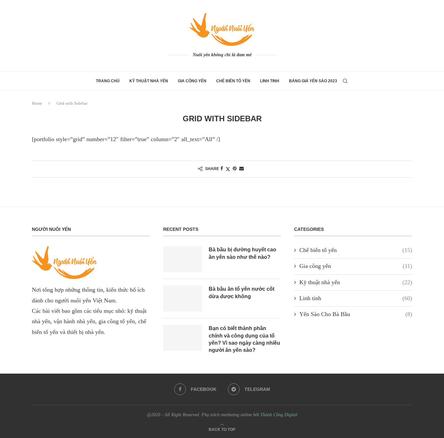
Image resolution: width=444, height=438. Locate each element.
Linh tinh (269, 81)
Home (37, 103)
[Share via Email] (241, 168)
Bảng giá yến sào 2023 (313, 81)
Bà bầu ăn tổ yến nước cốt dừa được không (241, 292)
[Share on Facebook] (221, 168)
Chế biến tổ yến (233, 81)
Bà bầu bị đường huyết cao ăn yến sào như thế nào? (242, 253)
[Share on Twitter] (228, 169)
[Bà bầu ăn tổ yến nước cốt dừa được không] (182, 298)
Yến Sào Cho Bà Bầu (355, 314)
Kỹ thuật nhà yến (148, 81)
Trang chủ (108, 81)
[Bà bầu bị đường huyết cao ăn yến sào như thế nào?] (182, 259)
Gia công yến (192, 81)
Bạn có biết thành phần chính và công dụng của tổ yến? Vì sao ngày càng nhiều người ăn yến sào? (244, 339)
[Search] (345, 81)
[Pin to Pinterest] (235, 168)
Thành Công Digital (278, 414)
